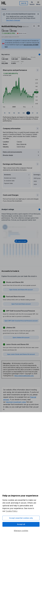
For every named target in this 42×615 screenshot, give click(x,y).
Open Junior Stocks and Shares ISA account (21, 354)
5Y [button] (32, 113)
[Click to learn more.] (39, 54)
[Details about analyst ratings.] (39, 209)
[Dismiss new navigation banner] (38, 14)
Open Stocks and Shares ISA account (21, 289)
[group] (21, 113)
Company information (11, 128)
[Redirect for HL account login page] (21, 241)
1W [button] (9, 113)
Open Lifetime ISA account (21, 337)
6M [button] (24, 113)
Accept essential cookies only (21, 518)
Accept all (21, 524)
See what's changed (13, 20)
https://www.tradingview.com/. (24, 376)
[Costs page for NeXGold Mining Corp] (21, 198)
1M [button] (14, 113)
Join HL (24, 3)
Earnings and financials (12, 164)
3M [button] (19, 113)
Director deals (8, 155)
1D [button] (4, 113)
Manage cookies (21, 531)
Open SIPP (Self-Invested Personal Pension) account (21, 321)
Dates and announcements (12, 152)
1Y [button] (28, 113)
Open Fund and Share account (21, 304)
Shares (4, 9)
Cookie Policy (11, 511)
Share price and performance (15, 70)
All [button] (37, 113)
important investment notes (16, 402)
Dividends (7, 174)
